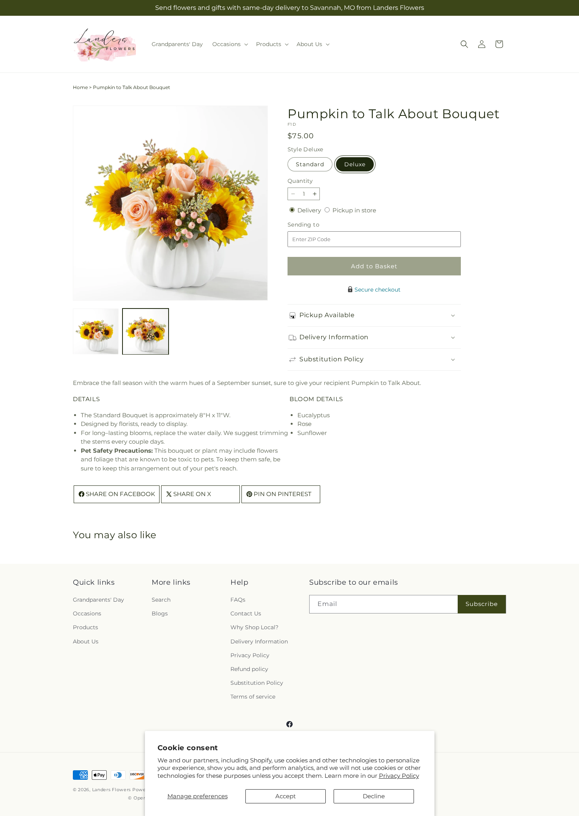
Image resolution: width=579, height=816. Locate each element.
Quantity (300, 180)
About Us (85, 641)
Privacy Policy (399, 775)
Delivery (310, 210)
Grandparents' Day (98, 600)
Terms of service (252, 697)
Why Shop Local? (254, 627)
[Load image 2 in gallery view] (145, 331)
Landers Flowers (111, 789)
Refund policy (249, 669)
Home (80, 87)
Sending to (315, 225)
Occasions (87, 613)
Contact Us (245, 613)
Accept (285, 796)
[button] (229, 44)
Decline (374, 796)
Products (85, 627)
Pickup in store (354, 210)
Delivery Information (259, 641)
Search (161, 600)
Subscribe (482, 604)
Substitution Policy (256, 683)
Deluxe (355, 164)
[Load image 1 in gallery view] (96, 331)
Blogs (160, 613)
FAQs (237, 600)
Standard (310, 164)
